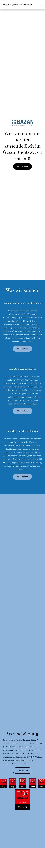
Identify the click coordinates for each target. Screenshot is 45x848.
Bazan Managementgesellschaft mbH (17, 4)
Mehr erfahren (22, 166)
